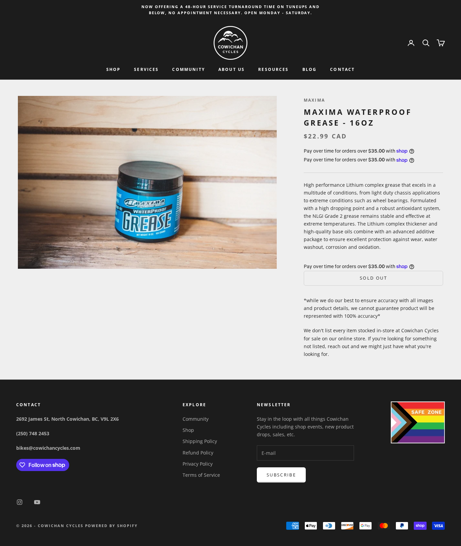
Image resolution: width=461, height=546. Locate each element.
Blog (309, 70)
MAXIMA (314, 100)
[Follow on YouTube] (37, 502)
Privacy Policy (198, 464)
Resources (273, 70)
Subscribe (281, 475)
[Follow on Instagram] (19, 502)
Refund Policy (198, 452)
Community (188, 70)
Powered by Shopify (111, 525)
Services (146, 70)
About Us (231, 70)
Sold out (373, 278)
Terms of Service (201, 475)
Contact (342, 70)
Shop (113, 70)
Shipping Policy (200, 441)
